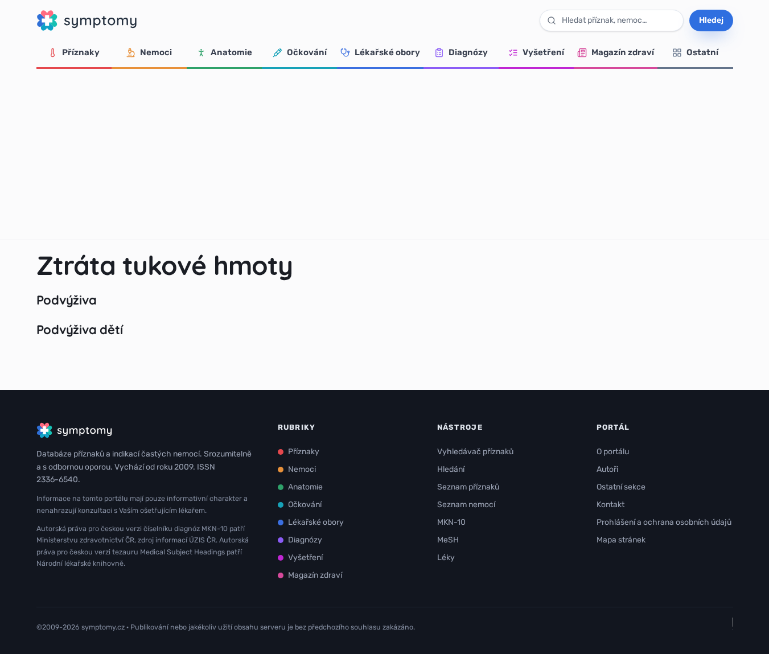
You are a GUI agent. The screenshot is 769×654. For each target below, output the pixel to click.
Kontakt (610, 504)
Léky (446, 557)
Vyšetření (543, 52)
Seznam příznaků (468, 487)
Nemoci (156, 52)
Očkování (307, 52)
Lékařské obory (387, 52)
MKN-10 (451, 522)
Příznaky (81, 52)
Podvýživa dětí (79, 330)
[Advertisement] (384, 154)
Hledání (450, 469)
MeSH (448, 540)
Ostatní (702, 52)
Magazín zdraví (622, 52)
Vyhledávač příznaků (475, 451)
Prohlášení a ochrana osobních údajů (664, 522)
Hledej (711, 20)
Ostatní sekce (621, 487)
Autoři (607, 469)
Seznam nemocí (466, 504)
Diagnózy (468, 52)
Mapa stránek (621, 540)
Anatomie (231, 52)
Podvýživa (66, 300)
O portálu (613, 451)
